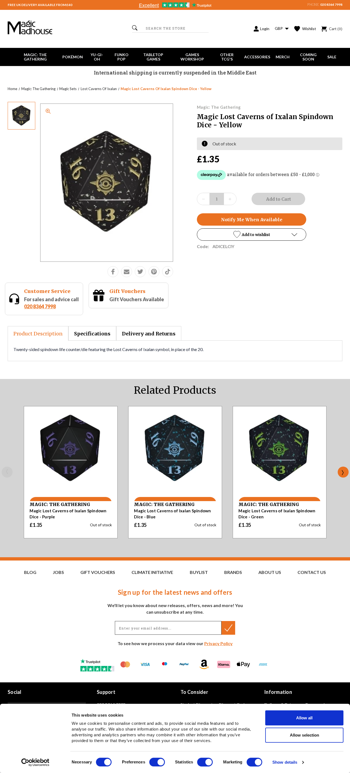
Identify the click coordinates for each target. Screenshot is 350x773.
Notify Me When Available (251, 219)
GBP (279, 28)
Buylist (199, 572)
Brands (233, 572)
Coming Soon (308, 56)
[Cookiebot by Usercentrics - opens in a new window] (35, 762)
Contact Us (312, 572)
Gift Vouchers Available (136, 299)
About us (269, 572)
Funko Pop (122, 56)
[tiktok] (167, 271)
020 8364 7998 (331, 4)
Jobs (58, 572)
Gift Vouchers (127, 291)
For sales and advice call (51, 302)
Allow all (304, 717)
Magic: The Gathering (35, 56)
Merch (283, 56)
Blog (30, 572)
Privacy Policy (218, 643)
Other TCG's (227, 56)
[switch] (157, 762)
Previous (7, 472)
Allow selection (304, 735)
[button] (251, 234)
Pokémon (72, 56)
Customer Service (47, 291)
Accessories (257, 56)
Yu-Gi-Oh (97, 56)
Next (343, 472)
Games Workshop (192, 56)
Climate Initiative (152, 572)
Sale (331, 56)
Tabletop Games (153, 56)
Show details (284, 762)
